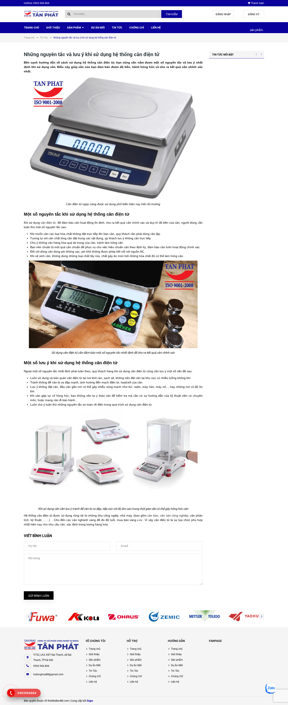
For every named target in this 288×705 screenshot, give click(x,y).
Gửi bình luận (38, 595)
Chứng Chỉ (136, 27)
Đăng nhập (223, 14)
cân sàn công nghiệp (174, 515)
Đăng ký (253, 14)
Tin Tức (117, 27)
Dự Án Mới (98, 27)
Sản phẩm (74, 27)
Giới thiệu (53, 27)
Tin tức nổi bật (223, 54)
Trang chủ (31, 27)
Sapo (90, 700)
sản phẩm (256, 30)
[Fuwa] (43, 616)
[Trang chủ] (41, 13)
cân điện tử (48, 222)
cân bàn (152, 515)
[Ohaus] (124, 616)
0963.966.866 (41, 665)
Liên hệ (156, 27)
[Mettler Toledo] (205, 616)
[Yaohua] (245, 616)
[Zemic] (164, 616)
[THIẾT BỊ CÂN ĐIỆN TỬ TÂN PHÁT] (51, 645)
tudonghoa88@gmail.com (48, 674)
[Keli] (83, 616)
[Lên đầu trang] (271, 697)
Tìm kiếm (172, 14)
